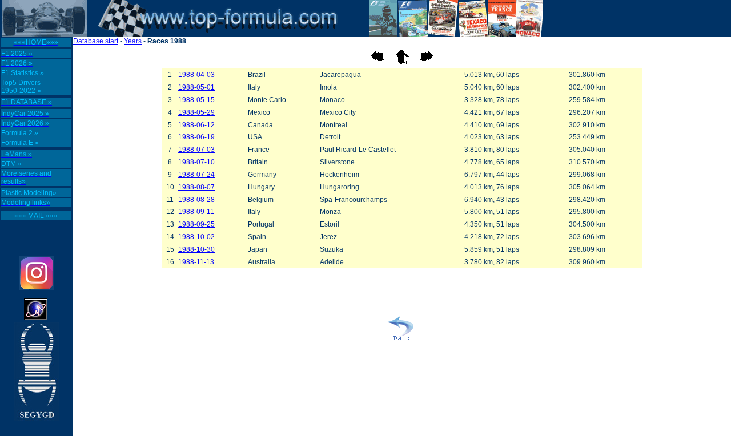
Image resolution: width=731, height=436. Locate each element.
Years (133, 41)
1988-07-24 (196, 175)
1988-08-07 (196, 187)
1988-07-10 (196, 162)
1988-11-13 (196, 262)
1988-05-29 (196, 112)
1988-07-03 (196, 150)
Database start (95, 41)
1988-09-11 (196, 212)
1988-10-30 (196, 249)
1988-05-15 (196, 100)
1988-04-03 (196, 75)
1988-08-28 (196, 200)
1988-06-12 (196, 125)
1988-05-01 (196, 87)
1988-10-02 (196, 237)
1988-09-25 (196, 224)
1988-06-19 (196, 137)
